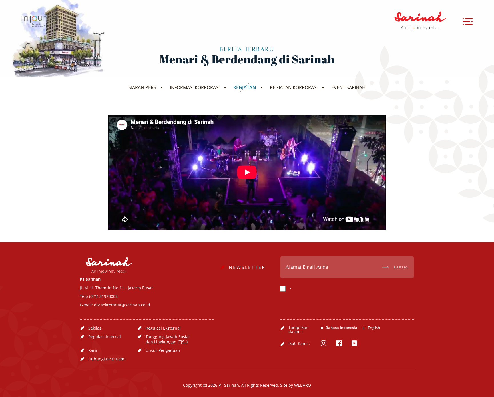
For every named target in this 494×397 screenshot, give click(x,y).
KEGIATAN (244, 87)
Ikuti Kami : (299, 344)
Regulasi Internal (104, 336)
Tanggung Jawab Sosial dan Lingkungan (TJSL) (168, 339)
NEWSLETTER (247, 267)
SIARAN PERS (142, 87)
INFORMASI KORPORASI (195, 87)
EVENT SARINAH (348, 87)
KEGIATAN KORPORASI (294, 87)
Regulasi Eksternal (163, 328)
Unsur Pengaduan (163, 350)
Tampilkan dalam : (298, 330)
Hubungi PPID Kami (107, 359)
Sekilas (94, 328)
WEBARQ (302, 385)
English (374, 328)
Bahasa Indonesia (341, 328)
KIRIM (401, 267)
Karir (93, 350)
